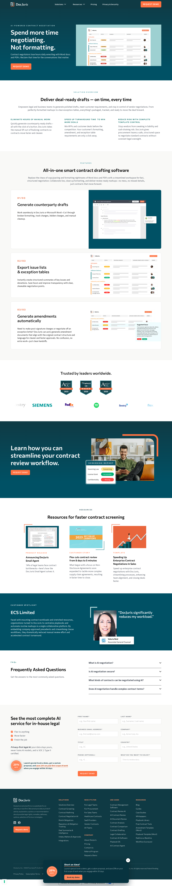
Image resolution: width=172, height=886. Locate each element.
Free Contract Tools (144, 824)
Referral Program (91, 851)
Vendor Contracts (91, 824)
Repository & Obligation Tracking (68, 825)
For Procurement (91, 809)
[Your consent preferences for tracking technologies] (4, 881)
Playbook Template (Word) (146, 834)
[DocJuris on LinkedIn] (14, 822)
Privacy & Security (110, 4)
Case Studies (141, 812)
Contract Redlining (66, 812)
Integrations (63, 840)
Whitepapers (141, 816)
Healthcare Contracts (93, 816)
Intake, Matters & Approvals (70, 837)
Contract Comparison (119, 826)
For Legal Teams (90, 805)
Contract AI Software (118, 838)
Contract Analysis (117, 823)
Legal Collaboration (118, 834)
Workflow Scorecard (144, 842)
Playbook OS (115, 842)
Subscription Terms (33, 874)
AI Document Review (118, 819)
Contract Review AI (118, 811)
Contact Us (88, 848)
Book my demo (73, 877)
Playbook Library (142, 820)
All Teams (88, 828)
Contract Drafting (117, 830)
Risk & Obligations (66, 820)
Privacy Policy (18, 874)
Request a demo (21, 829)
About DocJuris (90, 840)
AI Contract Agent (117, 846)
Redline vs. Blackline (144, 838)
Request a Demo (90, 855)
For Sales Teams (90, 812)
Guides (138, 809)
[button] (60, 4)
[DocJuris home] (21, 800)
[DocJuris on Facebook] (19, 822)
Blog (138, 805)
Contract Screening (66, 809)
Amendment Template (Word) (144, 829)
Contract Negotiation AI (68, 816)
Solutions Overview (66, 805)
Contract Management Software (119, 806)
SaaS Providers (90, 820)
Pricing (94, 4)
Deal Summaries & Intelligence (66, 831)
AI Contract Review (118, 815)
